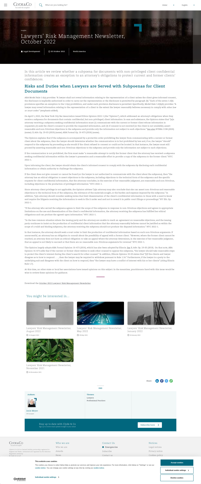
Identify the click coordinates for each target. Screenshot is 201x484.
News (58, 455)
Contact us (107, 455)
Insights (23, 30)
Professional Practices (96, 401)
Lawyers (90, 398)
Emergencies (111, 447)
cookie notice (40, 468)
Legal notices (155, 447)
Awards (59, 451)
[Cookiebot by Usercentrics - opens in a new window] (20, 479)
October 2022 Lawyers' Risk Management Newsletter (65, 283)
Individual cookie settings (45, 477)
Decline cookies (177, 478)
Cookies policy (156, 455)
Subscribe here (148, 425)
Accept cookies (177, 463)
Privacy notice (156, 451)
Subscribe (107, 451)
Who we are (61, 447)
